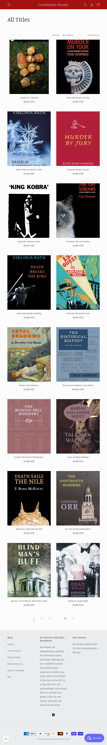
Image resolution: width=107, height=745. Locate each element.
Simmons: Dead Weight (78, 601)
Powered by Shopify (63, 739)
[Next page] (73, 618)
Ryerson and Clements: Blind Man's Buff (29, 601)
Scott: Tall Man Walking (78, 457)
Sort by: (55, 35)
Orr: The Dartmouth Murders (78, 529)
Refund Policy (14, 657)
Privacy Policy (14, 650)
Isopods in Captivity (29, 97)
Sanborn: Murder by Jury (78, 169)
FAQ (9, 677)
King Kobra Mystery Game (29, 241)
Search (10, 644)
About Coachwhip (15, 670)
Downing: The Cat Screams (78, 241)
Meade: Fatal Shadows (29, 385)
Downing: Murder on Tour (78, 97)
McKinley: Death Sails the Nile (29, 529)
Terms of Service (15, 664)
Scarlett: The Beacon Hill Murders (29, 457)
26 (65, 618)
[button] (9, 4)
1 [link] (33, 618)
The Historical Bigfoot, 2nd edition (78, 385)
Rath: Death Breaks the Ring (29, 313)
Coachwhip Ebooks (49, 739)
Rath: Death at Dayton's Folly (29, 169)
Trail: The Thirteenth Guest (78, 313)
